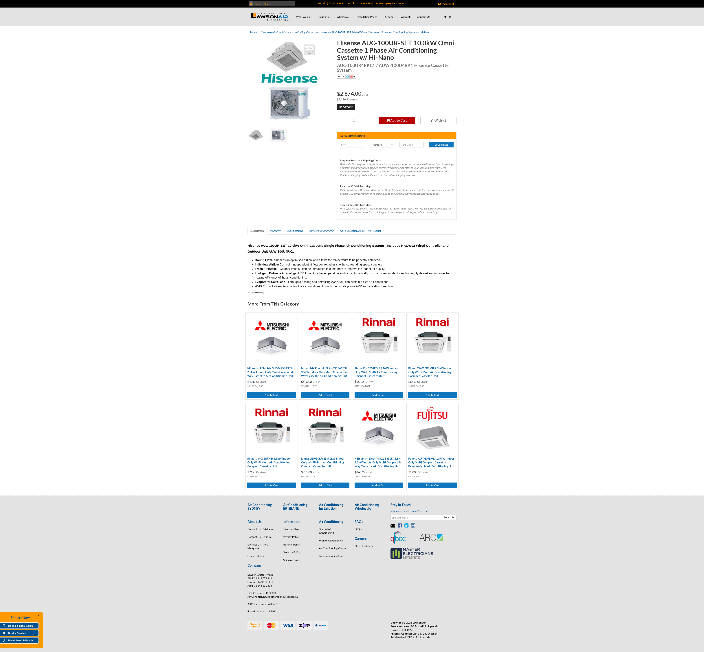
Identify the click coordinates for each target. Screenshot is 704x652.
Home (253, 32)
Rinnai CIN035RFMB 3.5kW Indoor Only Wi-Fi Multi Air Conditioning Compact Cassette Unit (269, 462)
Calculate (442, 144)
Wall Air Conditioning (331, 540)
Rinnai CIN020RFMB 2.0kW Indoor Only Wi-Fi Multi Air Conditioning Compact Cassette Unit (376, 372)
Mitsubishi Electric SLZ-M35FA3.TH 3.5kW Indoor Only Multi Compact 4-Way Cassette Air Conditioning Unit (324, 372)
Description (257, 230)
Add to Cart (398, 120)
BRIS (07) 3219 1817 (331, 3)
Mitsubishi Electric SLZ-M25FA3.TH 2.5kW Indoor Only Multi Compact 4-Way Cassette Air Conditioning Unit (270, 372)
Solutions (323, 16)
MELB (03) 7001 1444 (390, 3)
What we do (303, 16)
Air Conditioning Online (332, 548)
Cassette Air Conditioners (276, 32)
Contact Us (424, 16)
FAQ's (358, 529)
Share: (341, 76)
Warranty (406, 16)
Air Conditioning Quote (332, 555)
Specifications (295, 230)
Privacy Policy (291, 536)
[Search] (250, 4)
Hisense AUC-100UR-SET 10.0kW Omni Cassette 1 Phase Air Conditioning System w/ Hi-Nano (376, 32)
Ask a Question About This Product (360, 230)
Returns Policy (291, 544)
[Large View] (255, 135)
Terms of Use (291, 529)
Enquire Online (256, 555)
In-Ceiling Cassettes (306, 32)
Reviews (314, 230)
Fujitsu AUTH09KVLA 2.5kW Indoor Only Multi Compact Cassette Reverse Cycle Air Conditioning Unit (431, 462)
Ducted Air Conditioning (326, 531)
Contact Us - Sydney (259, 536)
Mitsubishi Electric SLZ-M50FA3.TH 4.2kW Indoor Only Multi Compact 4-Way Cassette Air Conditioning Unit (378, 462)
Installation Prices (367, 16)
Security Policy (291, 552)
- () (449, 16)
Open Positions (364, 546)
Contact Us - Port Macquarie (257, 546)
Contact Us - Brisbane (260, 529)
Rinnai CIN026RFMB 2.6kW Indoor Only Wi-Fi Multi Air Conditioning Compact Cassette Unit (430, 372)
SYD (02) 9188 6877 (360, 3)
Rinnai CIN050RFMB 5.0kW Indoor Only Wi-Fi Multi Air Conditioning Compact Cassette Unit (322, 462)
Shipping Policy (291, 559)
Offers (389, 16)
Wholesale (343, 16)
